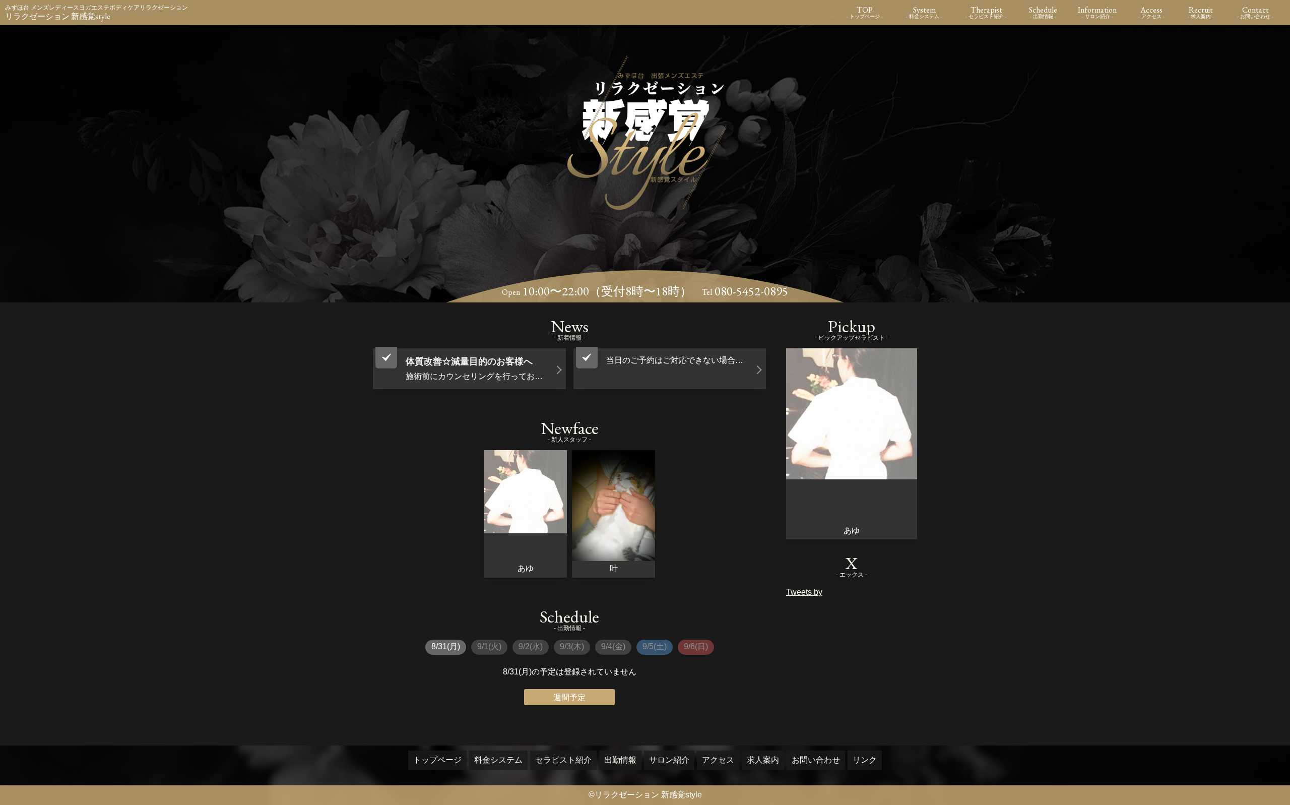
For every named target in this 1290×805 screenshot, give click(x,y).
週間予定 (569, 697)
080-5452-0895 (751, 291)
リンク (865, 760)
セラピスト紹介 (563, 760)
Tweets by (804, 592)
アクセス (718, 760)
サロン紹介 (669, 760)
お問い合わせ (816, 760)
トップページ (437, 760)
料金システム (498, 760)
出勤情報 (620, 760)
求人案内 (763, 760)
